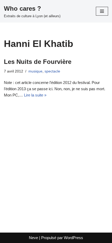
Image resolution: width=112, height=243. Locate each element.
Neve (33, 237)
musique (35, 71)
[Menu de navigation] (102, 11)
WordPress (73, 237)
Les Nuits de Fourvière (37, 61)
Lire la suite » (35, 95)
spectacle (52, 71)
